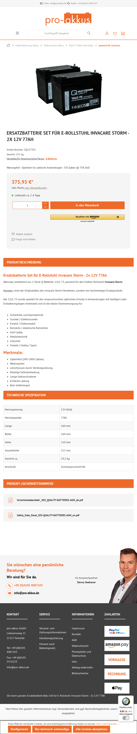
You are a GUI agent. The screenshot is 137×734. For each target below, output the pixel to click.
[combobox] (56, 33)
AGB (74, 640)
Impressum (78, 628)
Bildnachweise (80, 673)
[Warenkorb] (123, 33)
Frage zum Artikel (25, 239)
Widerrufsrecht (80, 645)
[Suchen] (89, 33)
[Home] (8, 45)
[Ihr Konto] (107, 33)
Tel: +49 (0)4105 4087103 (16, 649)
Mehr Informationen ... (107, 723)
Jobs (74, 661)
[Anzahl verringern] (45, 207)
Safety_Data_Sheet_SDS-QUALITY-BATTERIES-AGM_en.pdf (48, 515)
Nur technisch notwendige (52, 729)
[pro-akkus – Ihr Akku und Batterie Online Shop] (68, 19)
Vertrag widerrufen (82, 667)
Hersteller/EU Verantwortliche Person (25, 158)
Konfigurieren (19, 729)
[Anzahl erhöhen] (45, 203)
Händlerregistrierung (51, 638)
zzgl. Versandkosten (36, 187)
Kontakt (76, 634)
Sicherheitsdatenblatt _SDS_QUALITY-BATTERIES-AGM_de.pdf (50, 500)
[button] (87, 218)
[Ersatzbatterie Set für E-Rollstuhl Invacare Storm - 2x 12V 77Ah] (68, 89)
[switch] (126, 718)
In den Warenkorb (87, 205)
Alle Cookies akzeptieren (91, 729)
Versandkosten (65, 708)
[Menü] (17, 33)
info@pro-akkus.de (58, 3)
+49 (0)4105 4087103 (87, 3)
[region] (70, 90)
